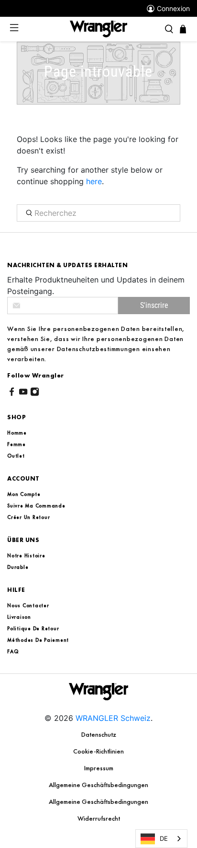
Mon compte (24, 494)
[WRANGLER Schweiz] (98, 28)
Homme (17, 432)
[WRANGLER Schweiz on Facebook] (11, 393)
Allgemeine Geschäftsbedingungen (98, 784)
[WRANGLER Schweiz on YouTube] (23, 393)
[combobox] (161, 838)
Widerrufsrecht (98, 818)
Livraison (19, 616)
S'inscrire (154, 305)
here (94, 181)
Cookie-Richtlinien (98, 751)
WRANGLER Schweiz (113, 718)
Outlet (16, 455)
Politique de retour (33, 628)
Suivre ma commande (36, 505)
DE (164, 838)
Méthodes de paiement (38, 639)
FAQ (12, 651)
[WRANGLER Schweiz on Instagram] (34, 393)
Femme (16, 444)
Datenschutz (98, 734)
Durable (17, 567)
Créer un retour (28, 517)
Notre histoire (26, 555)
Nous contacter (28, 605)
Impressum (98, 768)
